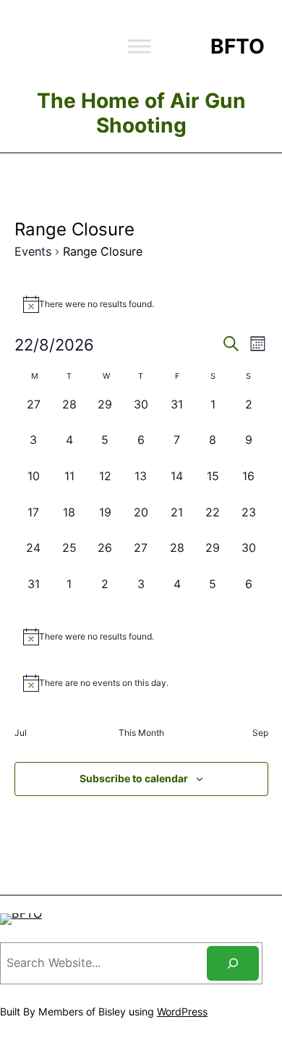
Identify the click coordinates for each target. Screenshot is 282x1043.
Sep (260, 732)
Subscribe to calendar (134, 778)
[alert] (141, 304)
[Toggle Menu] (139, 46)
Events (32, 251)
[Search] (233, 963)
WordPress (182, 1011)
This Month (141, 732)
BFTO (237, 46)
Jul (20, 732)
